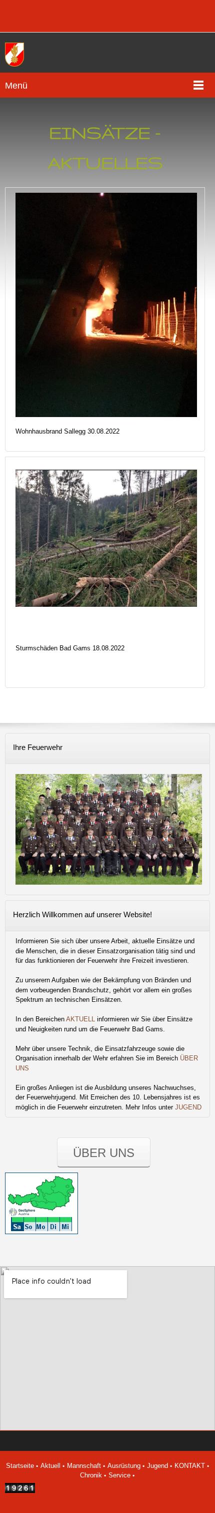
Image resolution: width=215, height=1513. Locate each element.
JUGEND (188, 1107)
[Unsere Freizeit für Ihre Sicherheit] (17, 55)
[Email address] (32, 16)
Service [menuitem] (119, 1475)
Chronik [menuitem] (91, 1475)
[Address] (47, 16)
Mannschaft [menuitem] (84, 1465)
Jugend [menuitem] (157, 1465)
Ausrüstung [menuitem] (124, 1465)
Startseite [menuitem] (20, 1465)
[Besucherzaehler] (20, 1490)
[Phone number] (17, 16)
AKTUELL (80, 1019)
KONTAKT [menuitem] (189, 1465)
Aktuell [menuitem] (50, 1465)
